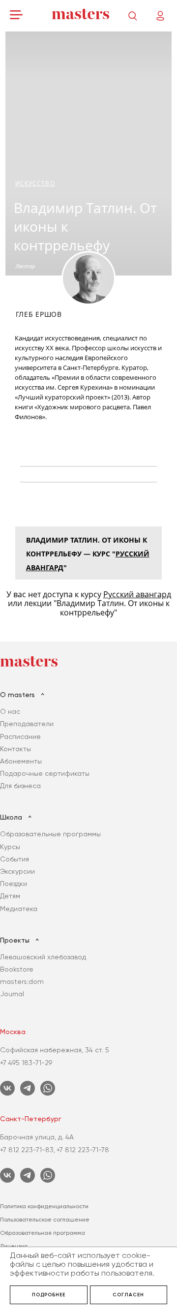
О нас (10, 711)
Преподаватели (27, 724)
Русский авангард (137, 594)
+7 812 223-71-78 (83, 1150)
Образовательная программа (42, 1232)
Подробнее (48, 1295)
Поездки (13, 883)
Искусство (35, 183)
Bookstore (16, 969)
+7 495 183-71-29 (26, 1063)
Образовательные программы (50, 834)
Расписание (20, 736)
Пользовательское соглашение (44, 1219)
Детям (10, 896)
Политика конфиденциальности (44, 1206)
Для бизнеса (20, 786)
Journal (12, 994)
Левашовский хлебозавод (43, 957)
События (14, 859)
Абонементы (21, 761)
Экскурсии (17, 871)
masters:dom (22, 981)
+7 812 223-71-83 (27, 1150)
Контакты (15, 749)
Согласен (128, 1295)
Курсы (10, 847)
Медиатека (18, 909)
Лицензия (14, 1246)
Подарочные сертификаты (44, 773)
